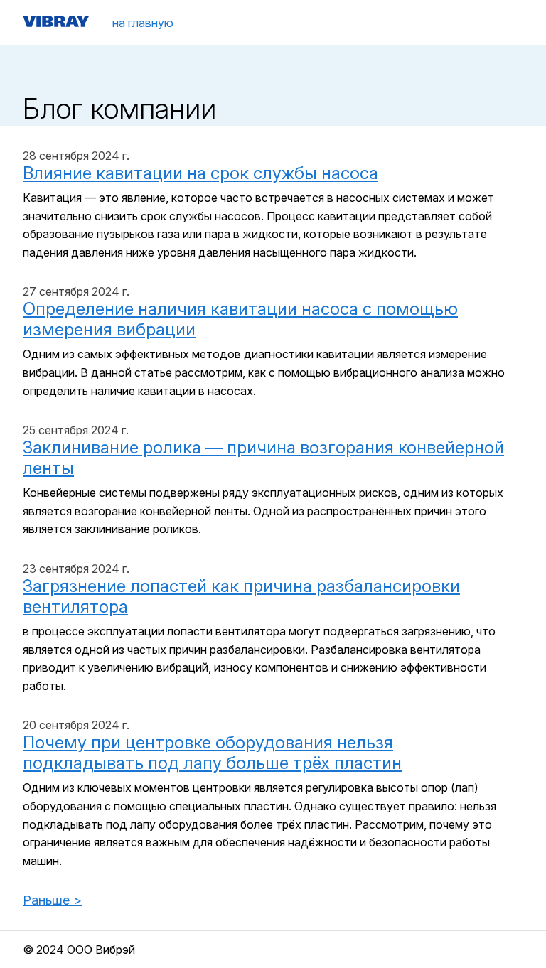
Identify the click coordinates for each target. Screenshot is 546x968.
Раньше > (52, 900)
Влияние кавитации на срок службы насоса (200, 173)
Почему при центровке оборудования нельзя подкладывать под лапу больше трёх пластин (212, 752)
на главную (142, 23)
